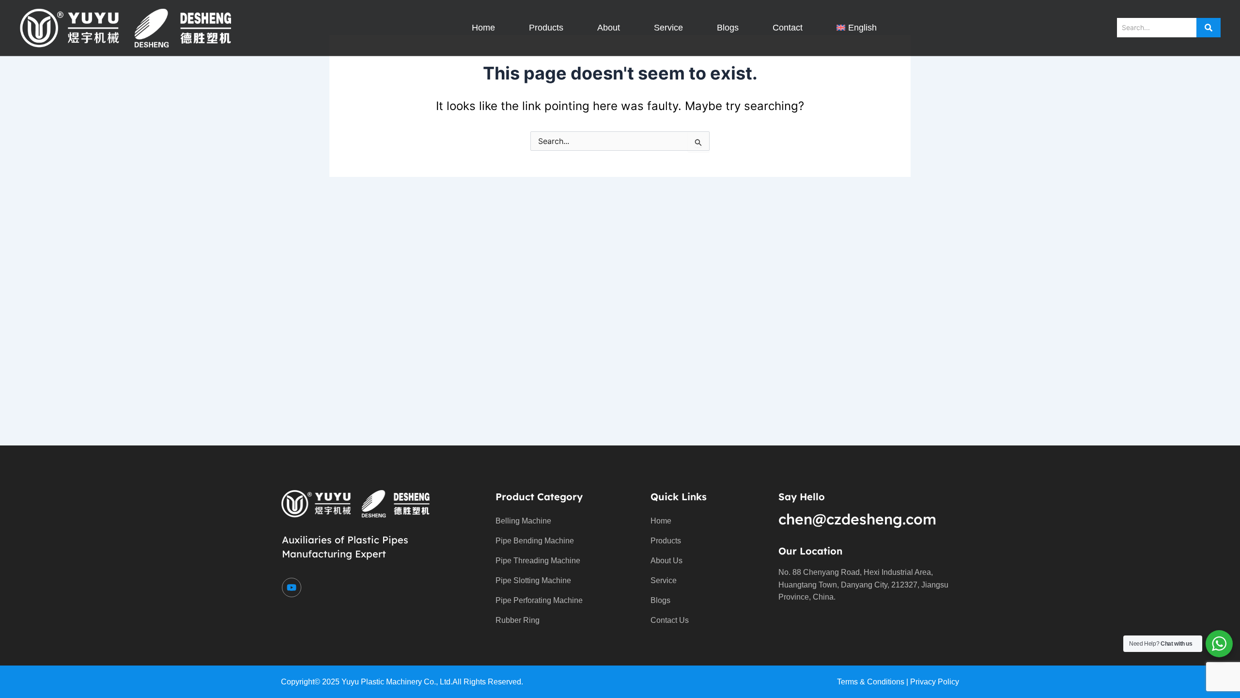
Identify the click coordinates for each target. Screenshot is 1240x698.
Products (546, 27)
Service (668, 27)
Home (483, 27)
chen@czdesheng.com (857, 519)
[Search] (1208, 27)
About (608, 27)
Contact (788, 27)
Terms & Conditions (870, 682)
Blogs (728, 27)
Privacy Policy (934, 682)
